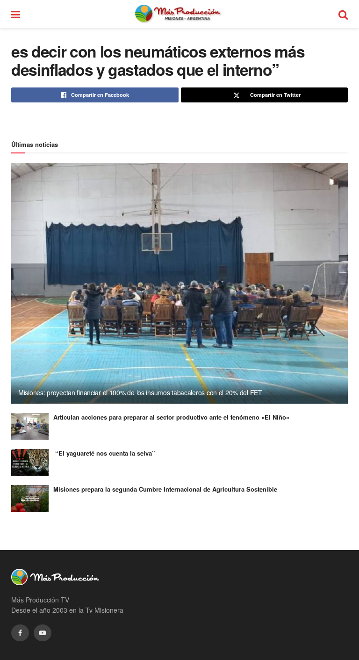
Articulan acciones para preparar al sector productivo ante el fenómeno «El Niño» (171, 417)
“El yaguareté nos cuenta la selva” (104, 453)
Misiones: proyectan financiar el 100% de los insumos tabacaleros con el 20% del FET (140, 392)
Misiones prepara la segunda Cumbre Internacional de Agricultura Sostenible (165, 489)
